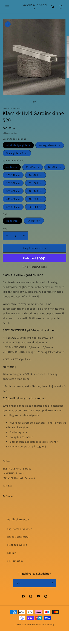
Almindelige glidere (18, 145)
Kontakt (11, 552)
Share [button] (9, 496)
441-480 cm (13, 199)
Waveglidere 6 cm (49, 145)
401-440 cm (35, 191)
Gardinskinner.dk (30, 624)
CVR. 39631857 (15, 560)
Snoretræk (33, 220)
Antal (5, 228)
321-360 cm (35, 183)
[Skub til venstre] (27, 102)
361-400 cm (13, 191)
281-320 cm (13, 183)
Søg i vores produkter (19, 528)
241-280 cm (35, 175)
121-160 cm (32, 167)
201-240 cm (13, 175)
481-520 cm (35, 199)
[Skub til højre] (42, 102)
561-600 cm (35, 207)
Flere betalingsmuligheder (34, 266)
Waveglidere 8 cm (16, 153)
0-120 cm (11, 167)
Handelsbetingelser (18, 536)
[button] (7, 7)
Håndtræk (12, 220)
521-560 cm (13, 207)
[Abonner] (52, 583)
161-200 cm (54, 167)
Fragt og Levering (17, 544)
